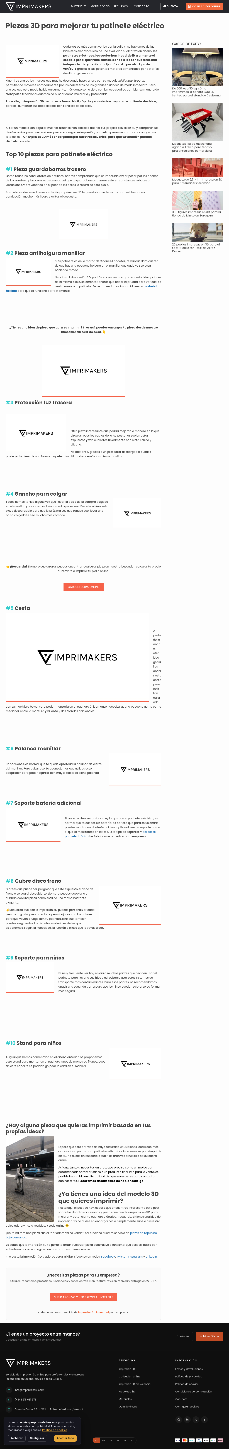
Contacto (183, 1336)
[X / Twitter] (196, 1419)
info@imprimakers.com (29, 1390)
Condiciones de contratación (193, 1391)
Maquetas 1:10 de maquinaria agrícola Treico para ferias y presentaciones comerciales (192, 147)
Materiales (125, 1399)
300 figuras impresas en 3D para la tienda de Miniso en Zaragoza (196, 214)
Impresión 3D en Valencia (134, 1384)
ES (96, 1440)
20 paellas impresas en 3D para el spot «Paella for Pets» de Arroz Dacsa (196, 247)
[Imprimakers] (28, 1363)
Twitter (121, 1257)
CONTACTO (141, 6)
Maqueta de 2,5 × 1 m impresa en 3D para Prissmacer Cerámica (197, 181)
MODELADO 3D (100, 6)
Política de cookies (187, 1384)
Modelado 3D (127, 1391)
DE (111, 1440)
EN (103, 1440)
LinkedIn (151, 1257)
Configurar (37, 1438)
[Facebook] (204, 1419)
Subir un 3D (207, 1336)
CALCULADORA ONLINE (83, 587)
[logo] (28, 6)
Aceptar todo (65, 1438)
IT (118, 1440)
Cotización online (206, 6)
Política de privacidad (188, 1376)
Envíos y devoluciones (189, 1369)
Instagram (135, 1257)
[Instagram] (178, 1419)
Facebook (108, 1257)
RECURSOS (121, 6)
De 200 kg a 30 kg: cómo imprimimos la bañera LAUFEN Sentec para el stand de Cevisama (196, 91)
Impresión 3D (127, 1369)
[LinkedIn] (187, 1419)
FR (125, 1440)
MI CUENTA (170, 6)
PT (132, 1440)
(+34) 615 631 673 (25, 1399)
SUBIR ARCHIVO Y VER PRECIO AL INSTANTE (83, 1297)
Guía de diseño (128, 1406)
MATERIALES (79, 6)
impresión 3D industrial (93, 1312)
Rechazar (17, 1438)
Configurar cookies (187, 1406)
